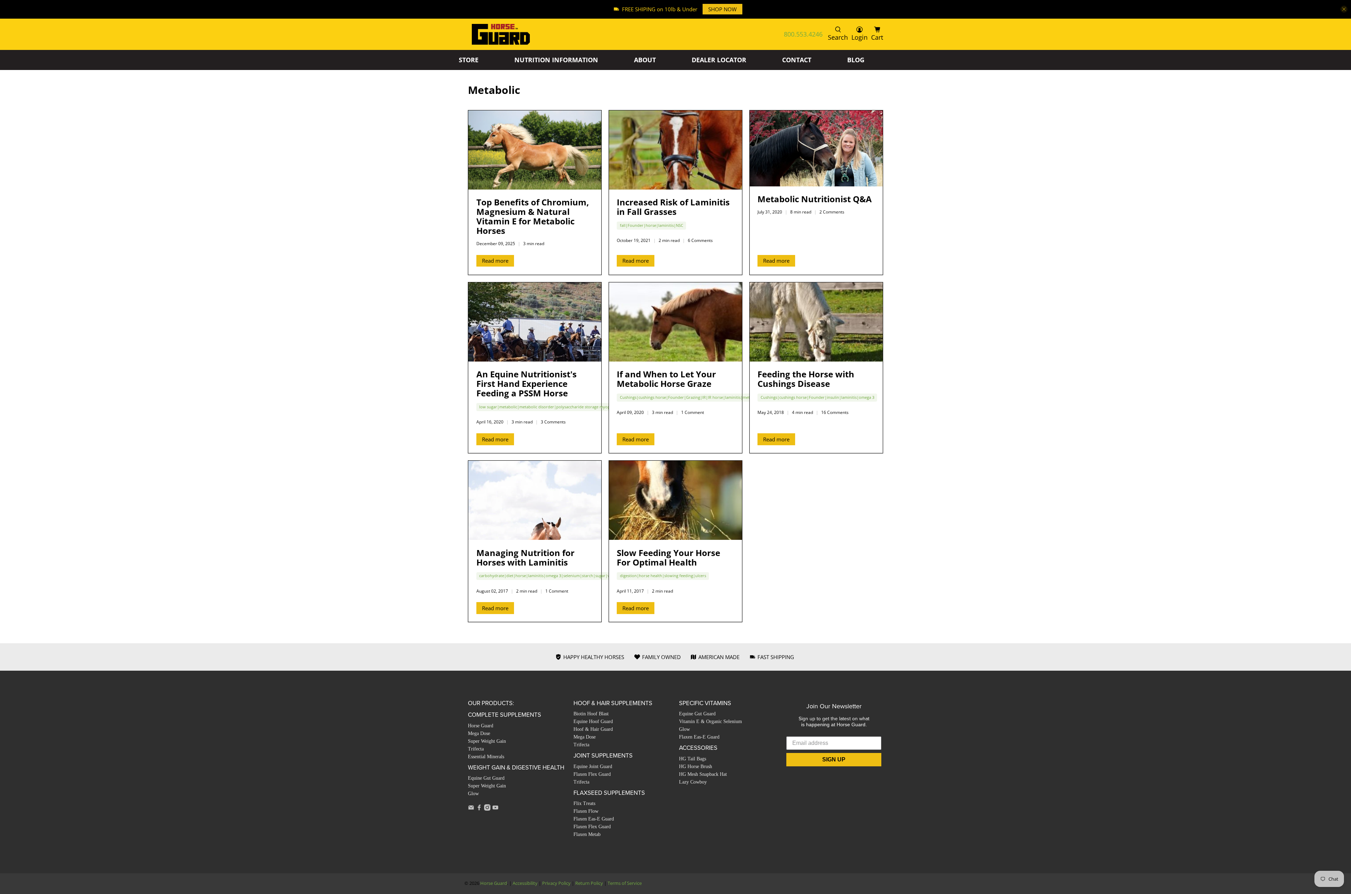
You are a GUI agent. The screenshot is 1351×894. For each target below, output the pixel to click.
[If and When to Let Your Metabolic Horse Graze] (675, 322)
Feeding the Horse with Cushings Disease (805, 378)
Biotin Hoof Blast (591, 713)
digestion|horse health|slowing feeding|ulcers (663, 575)
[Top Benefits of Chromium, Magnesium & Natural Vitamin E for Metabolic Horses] (534, 150)
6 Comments (700, 240)
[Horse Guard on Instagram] (487, 808)
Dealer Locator (719, 60)
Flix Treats (584, 803)
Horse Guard (480, 725)
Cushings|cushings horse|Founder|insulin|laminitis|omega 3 (817, 397)
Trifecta (476, 749)
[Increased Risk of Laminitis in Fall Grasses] (675, 150)
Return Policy (589, 883)
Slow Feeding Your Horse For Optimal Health (668, 557)
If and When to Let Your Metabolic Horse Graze (666, 378)
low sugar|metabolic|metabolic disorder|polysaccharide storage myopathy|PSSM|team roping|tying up (575, 406)
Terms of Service (625, 883)
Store (468, 60)
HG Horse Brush (695, 766)
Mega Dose (479, 733)
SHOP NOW (722, 9)
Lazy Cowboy (693, 782)
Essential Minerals (486, 756)
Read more (495, 260)
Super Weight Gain (487, 741)
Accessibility (525, 883)
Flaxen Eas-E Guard (593, 819)
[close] (1343, 9)
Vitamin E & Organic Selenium (710, 721)
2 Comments (831, 212)
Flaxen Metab (587, 834)
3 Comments (553, 422)
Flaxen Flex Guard (592, 774)
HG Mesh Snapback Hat (703, 774)
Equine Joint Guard (592, 766)
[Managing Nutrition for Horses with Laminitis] (534, 500)
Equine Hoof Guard (593, 721)
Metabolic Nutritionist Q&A (814, 199)
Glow (473, 793)
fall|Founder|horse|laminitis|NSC (651, 225)
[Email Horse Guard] (471, 808)
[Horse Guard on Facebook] (479, 808)
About (645, 60)
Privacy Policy (556, 883)
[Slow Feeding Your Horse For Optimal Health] (675, 500)
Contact (796, 60)
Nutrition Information (556, 60)
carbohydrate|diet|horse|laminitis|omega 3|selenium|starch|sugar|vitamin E (551, 575)
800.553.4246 (803, 34)
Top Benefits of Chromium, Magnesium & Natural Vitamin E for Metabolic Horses (532, 216)
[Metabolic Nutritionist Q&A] (816, 148)
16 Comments (835, 412)
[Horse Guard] (501, 34)
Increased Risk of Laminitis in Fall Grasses (673, 206)
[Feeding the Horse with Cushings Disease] (816, 322)
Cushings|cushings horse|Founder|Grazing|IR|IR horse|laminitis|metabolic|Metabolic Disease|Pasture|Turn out (725, 397)
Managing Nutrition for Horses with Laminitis (525, 557)
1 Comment (692, 412)
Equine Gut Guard (486, 778)
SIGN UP (833, 759)
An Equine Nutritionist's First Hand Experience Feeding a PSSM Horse (526, 383)
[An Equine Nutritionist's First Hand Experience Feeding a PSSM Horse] (534, 322)
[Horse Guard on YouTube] (495, 808)
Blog (855, 60)
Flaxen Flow (585, 811)
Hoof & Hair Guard (593, 729)
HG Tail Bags (692, 758)
